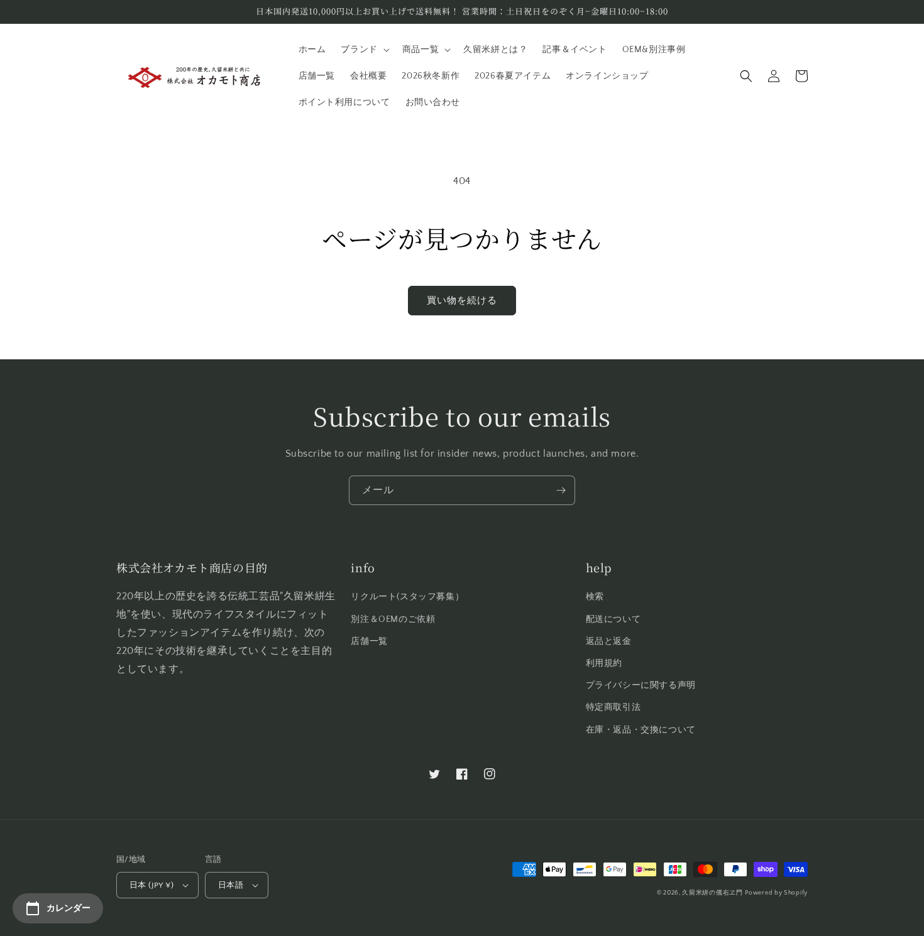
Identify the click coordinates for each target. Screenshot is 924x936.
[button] (363, 49)
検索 (595, 597)
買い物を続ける (462, 300)
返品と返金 (609, 641)
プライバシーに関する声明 (641, 685)
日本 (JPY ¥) (151, 885)
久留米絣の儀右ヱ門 (712, 893)
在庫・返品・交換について (641, 730)
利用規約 (604, 663)
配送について (613, 619)
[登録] (561, 490)
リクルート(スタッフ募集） (407, 597)
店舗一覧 (369, 641)
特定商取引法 (613, 707)
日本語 (230, 885)
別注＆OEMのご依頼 (393, 619)
